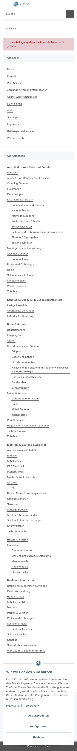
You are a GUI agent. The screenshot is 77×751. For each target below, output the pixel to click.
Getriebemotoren (22, 550)
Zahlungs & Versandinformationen (27, 89)
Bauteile (12, 455)
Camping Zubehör (18, 183)
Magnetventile (15, 471)
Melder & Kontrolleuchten (22, 477)
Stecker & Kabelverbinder (22, 514)
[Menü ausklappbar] (5, 2)
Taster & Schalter (22, 242)
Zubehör (12, 291)
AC (13, 487)
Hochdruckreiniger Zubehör (23, 345)
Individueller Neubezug (20, 315)
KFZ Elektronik (15, 466)
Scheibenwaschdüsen (20, 275)
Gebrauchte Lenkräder (20, 310)
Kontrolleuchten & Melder (26, 221)
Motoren (12, 607)
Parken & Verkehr (17, 612)
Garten (11, 340)
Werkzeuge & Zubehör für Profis (26, 650)
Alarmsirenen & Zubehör (21, 450)
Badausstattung (16, 329)
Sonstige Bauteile (17, 509)
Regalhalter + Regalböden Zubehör (28, 425)
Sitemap (12, 117)
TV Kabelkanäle (16, 430)
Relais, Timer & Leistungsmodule (26, 493)
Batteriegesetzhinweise (20, 131)
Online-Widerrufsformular (22, 96)
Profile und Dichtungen (20, 264)
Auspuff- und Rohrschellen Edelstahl (28, 177)
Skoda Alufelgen (16, 280)
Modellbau (13, 544)
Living (15, 403)
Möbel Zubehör (21, 409)
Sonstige (12, 639)
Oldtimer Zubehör (17, 253)
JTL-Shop (45, 746)
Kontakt (11, 76)
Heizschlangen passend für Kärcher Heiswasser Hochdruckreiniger (40, 369)
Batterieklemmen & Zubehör (28, 204)
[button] (59, 4)
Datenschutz (31, 705)
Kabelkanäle (14, 460)
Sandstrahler (19, 382)
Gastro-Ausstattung (18, 591)
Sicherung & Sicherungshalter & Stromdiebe (38, 231)
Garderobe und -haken (25, 398)
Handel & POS (15, 596)
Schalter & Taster (17, 623)
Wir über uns (14, 82)
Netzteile (12, 482)
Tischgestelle (19, 414)
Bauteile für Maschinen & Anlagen (27, 585)
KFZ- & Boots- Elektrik (20, 199)
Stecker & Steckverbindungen (24, 520)
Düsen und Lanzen (23, 356)
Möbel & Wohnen (17, 393)
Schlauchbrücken (17, 634)
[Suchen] (70, 14)
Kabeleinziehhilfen (18, 601)
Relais (10, 269)
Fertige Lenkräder (17, 305)
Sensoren (13, 504)
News (10, 69)
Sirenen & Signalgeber (25, 237)
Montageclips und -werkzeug (24, 248)
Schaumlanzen (20, 387)
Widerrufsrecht (15, 138)
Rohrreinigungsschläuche (27, 376)
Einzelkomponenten (23, 362)
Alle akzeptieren (38, 715)
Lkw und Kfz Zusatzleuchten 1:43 (31, 555)
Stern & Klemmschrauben (22, 645)
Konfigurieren (38, 726)
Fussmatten (14, 188)
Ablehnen (38, 737)
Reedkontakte (20, 566)
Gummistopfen (15, 194)
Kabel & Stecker (21, 210)
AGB (10, 110)
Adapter (16, 351)
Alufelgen (12, 172)
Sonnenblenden (21, 258)
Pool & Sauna (15, 420)
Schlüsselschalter (22, 226)
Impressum (13, 705)
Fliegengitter (14, 335)
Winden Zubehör (17, 285)
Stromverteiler (15, 525)
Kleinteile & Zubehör (24, 215)
